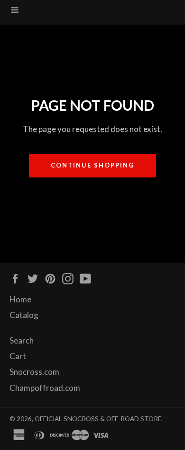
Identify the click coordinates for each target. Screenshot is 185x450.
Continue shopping (92, 165)
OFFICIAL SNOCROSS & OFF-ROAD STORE (98, 419)
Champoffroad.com (44, 388)
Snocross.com (34, 372)
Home (20, 299)
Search (21, 340)
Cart (17, 356)
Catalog (23, 315)
